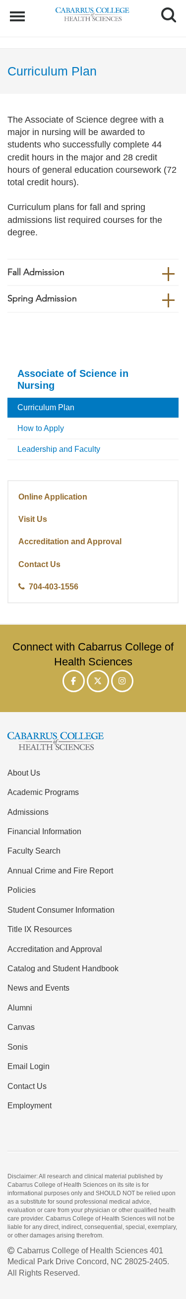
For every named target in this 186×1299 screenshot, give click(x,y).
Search (165, 6)
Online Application (52, 496)
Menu (18, 11)
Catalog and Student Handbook (63, 968)
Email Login (28, 1066)
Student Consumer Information (61, 909)
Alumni (19, 1007)
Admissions (28, 811)
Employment (29, 1105)
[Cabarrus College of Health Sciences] (93, 742)
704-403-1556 (53, 586)
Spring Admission (42, 298)
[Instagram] (122, 681)
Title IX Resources (39, 929)
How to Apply (40, 428)
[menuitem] (93, 380)
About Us (23, 772)
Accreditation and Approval (70, 541)
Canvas (21, 1026)
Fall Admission (35, 272)
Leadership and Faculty (58, 449)
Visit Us (32, 518)
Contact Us (39, 564)
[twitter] (98, 681)
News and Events (38, 987)
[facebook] (73, 681)
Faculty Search (34, 850)
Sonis (17, 1046)
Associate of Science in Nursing (72, 379)
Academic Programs (43, 792)
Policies (21, 889)
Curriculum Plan (45, 407)
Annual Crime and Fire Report (60, 870)
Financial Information (44, 831)
